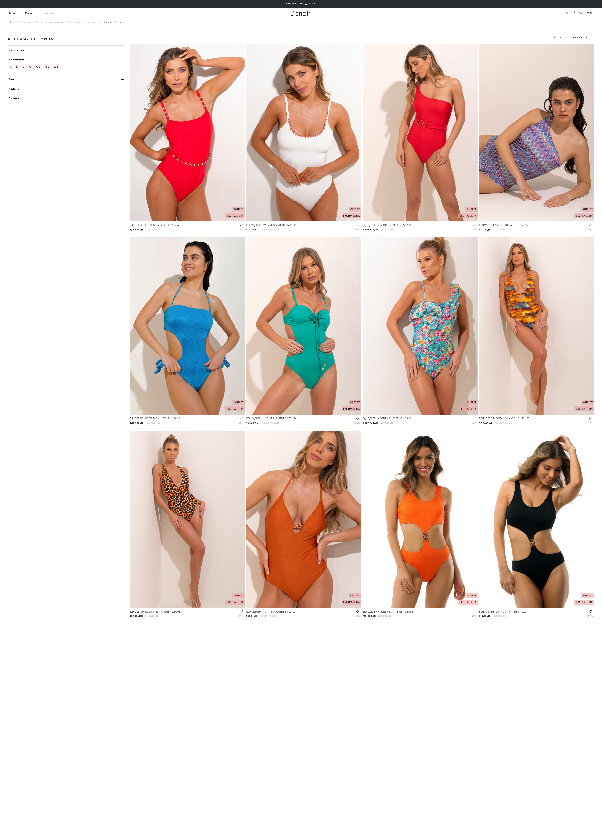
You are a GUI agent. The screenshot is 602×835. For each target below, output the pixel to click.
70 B (38, 66)
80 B (56, 66)
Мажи (28, 12)
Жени (11, 12)
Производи (28, 22)
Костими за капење (55, 22)
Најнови (48, 12)
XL (30, 66)
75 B (47, 66)
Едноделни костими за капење (85, 22)
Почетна (14, 22)
